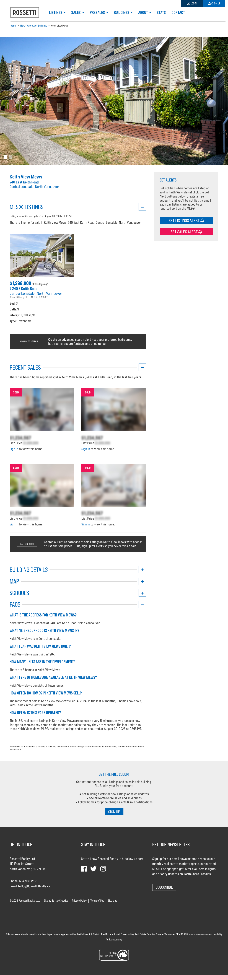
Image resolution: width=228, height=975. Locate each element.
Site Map (112, 900)
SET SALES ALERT (184, 231)
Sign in (14, 449)
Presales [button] (98, 12)
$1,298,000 (21, 283)
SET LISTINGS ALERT (184, 220)
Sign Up (216, 3)
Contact (178, 12)
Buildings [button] (122, 12)
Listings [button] (56, 12)
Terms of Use (97, 900)
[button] (17, 101)
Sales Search (27, 544)
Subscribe (164, 887)
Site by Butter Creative (56, 900)
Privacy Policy (79, 900)
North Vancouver (49, 293)
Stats (161, 12)
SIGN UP (114, 811)
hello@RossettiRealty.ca (34, 886)
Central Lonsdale (22, 293)
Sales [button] (76, 12)
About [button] (143, 12)
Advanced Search (29, 341)
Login (193, 3)
